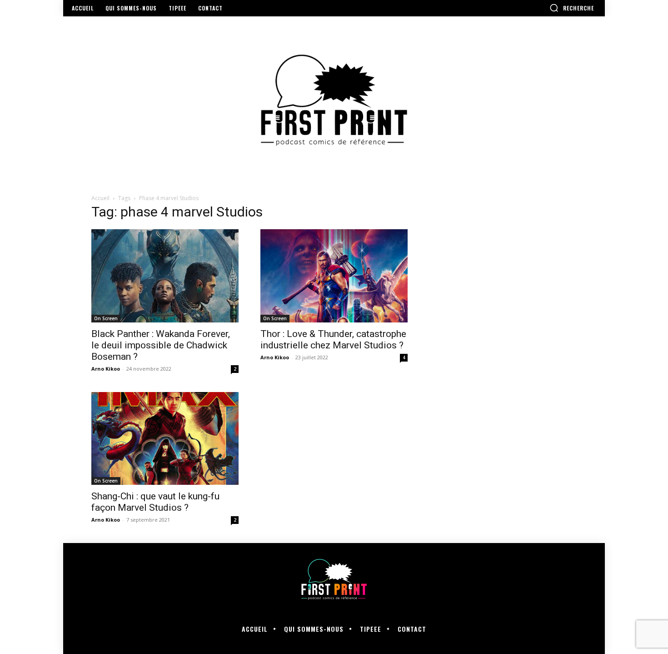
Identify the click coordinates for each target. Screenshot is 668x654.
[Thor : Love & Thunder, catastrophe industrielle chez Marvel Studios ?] (334, 275)
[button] (571, 7)
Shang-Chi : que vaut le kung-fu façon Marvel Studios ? (155, 502)
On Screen (106, 318)
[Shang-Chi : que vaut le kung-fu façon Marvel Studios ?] (165, 438)
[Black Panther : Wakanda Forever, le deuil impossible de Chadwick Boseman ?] (165, 275)
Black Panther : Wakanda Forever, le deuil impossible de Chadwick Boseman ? (160, 345)
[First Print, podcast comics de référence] (334, 100)
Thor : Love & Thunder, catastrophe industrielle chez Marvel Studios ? (333, 339)
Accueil (100, 198)
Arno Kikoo (105, 368)
